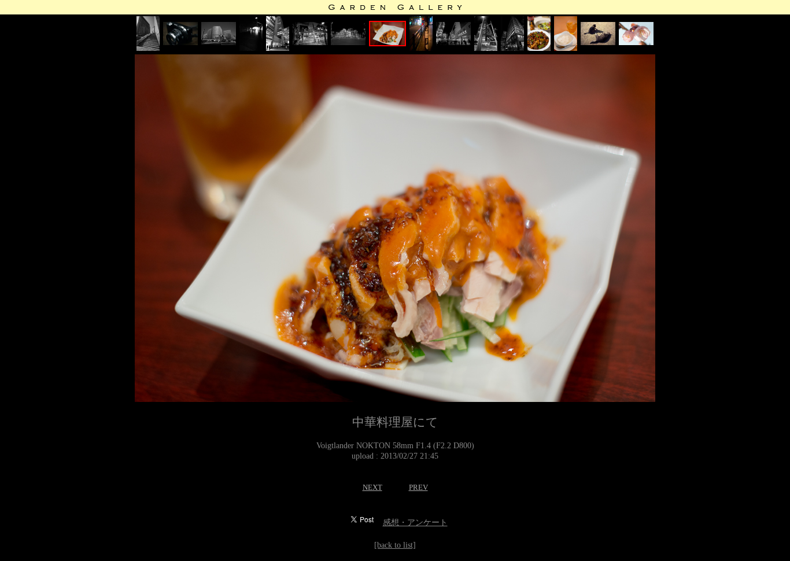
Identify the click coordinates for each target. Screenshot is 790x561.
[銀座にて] (218, 42)
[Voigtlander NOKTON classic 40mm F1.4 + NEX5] (180, 42)
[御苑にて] (598, 42)
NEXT (372, 487)
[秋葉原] (277, 48)
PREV (418, 487)
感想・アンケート (415, 522)
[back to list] (395, 545)
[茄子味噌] (539, 48)
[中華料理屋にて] (387, 43)
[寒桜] (636, 42)
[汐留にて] (148, 48)
